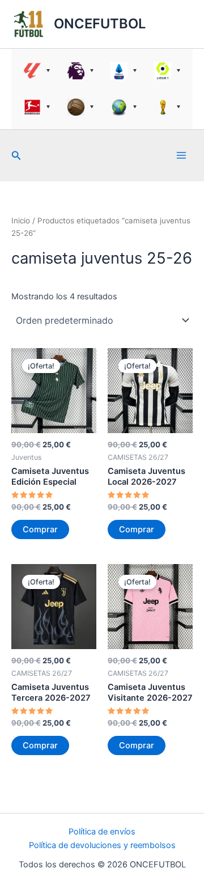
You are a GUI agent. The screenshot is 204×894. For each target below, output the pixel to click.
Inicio (20, 220)
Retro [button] (81, 107)
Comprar (40, 529)
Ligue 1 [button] (167, 70)
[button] (16, 156)
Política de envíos (102, 832)
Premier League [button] (81, 70)
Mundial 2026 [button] (167, 107)
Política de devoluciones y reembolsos (102, 845)
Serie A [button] (124, 70)
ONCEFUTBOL (100, 23)
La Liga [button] (37, 70)
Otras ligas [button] (124, 107)
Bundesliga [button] (37, 107)
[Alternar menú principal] (181, 155)
